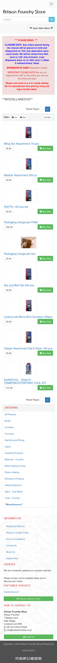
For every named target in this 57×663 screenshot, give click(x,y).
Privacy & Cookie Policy (17, 532)
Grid (24, 117)
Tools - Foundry (12, 497)
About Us (10, 551)
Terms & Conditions (15, 539)
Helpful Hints (12, 558)
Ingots (8, 446)
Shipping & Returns (15, 526)
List (15, 117)
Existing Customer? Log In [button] (29, 598)
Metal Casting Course (15, 465)
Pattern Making (12, 472)
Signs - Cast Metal (13, 491)
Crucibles (9, 427)
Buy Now (46, 148)
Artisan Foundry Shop (31, 643)
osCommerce (28, 650)
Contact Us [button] (29, 636)
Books (8, 420)
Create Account (11, 591)
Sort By (47, 117)
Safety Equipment (13, 485)
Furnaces (9, 433)
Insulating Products (14, 452)
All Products (10, 414)
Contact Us (11, 545)
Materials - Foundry (14, 459)
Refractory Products (14, 478)
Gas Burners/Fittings (14, 440)
